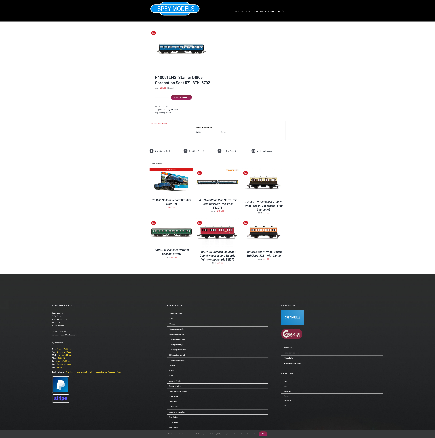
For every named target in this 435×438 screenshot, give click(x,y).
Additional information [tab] (158, 123)
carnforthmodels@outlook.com (64, 335)
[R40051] (182, 48)
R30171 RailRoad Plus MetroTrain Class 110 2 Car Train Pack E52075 (217, 203)
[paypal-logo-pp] (60, 377)
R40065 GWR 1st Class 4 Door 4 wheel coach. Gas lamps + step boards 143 (263, 205)
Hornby (162, 112)
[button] (283, 11)
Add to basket (181, 97)
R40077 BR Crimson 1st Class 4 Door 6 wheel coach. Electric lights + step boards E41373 (217, 255)
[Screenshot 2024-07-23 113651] (292, 311)
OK (263, 434)
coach (168, 112)
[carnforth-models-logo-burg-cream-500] (292, 325)
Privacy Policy (252, 434)
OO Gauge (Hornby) (170, 109)
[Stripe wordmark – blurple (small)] (60, 395)
